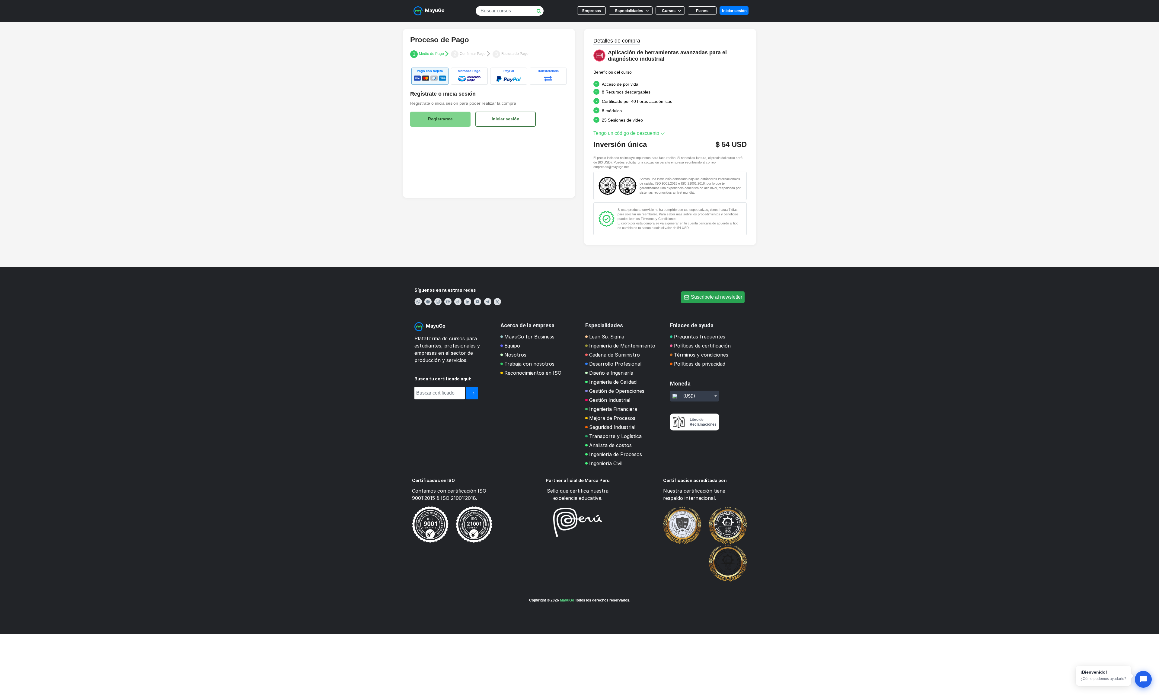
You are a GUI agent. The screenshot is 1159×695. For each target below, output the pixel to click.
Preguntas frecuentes (699, 337)
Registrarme (440, 118)
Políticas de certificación (702, 346)
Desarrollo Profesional (615, 364)
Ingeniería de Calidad (613, 382)
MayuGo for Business (529, 337)
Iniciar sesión (734, 10)
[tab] (430, 76)
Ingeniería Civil (605, 463)
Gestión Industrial (609, 400)
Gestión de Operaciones (616, 391)
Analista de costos (610, 445)
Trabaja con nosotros (529, 364)
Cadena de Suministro (614, 355)
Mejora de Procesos (612, 418)
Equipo (512, 346)
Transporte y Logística (615, 436)
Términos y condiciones (701, 355)
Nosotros (515, 355)
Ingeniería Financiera (613, 409)
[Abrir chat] (1143, 679)
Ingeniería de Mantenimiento (622, 346)
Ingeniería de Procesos (615, 454)
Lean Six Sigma (606, 337)
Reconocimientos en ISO (532, 373)
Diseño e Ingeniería (611, 373)
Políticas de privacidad (699, 364)
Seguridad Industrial (612, 427)
